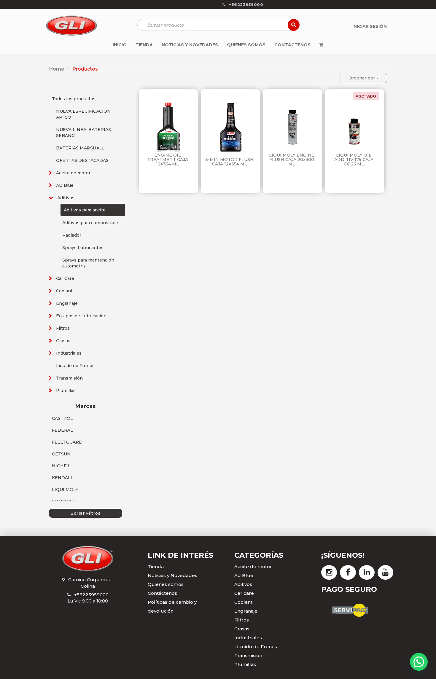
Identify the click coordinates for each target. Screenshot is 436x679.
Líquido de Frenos (75, 365)
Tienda (156, 566)
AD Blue (65, 185)
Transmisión (69, 378)
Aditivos (65, 197)
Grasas (63, 340)
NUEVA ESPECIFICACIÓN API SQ (83, 114)
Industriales (69, 353)
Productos (85, 69)
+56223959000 (91, 594)
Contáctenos (162, 593)
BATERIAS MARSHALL (80, 148)
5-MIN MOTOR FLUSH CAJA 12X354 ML (230, 162)
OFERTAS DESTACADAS (82, 160)
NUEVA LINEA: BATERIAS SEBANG (83, 132)
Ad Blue (243, 575)
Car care (244, 593)
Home (56, 69)
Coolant (64, 291)
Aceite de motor (73, 173)
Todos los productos (74, 98)
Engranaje (67, 303)
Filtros (63, 328)
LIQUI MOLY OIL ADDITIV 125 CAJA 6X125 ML (353, 159)
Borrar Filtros (85, 513)
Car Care (65, 278)
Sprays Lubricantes (83, 247)
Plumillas (66, 390)
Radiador (71, 235)
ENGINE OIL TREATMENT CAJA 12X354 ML (167, 159)
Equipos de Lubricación (81, 315)
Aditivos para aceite (85, 210)
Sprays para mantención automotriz (88, 263)
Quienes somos (166, 584)
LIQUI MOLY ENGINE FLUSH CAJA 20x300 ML (291, 159)
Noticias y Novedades (172, 575)
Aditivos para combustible (90, 222)
